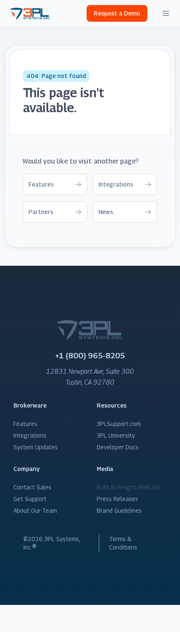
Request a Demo (117, 13)
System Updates (35, 447)
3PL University (116, 435)
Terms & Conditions (123, 543)
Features (25, 423)
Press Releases (117, 498)
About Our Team (35, 510)
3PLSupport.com (119, 423)
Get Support (29, 498)
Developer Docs (118, 447)
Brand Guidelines (119, 510)
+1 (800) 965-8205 (90, 355)
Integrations (29, 435)
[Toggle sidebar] (165, 13)
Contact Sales (32, 487)
